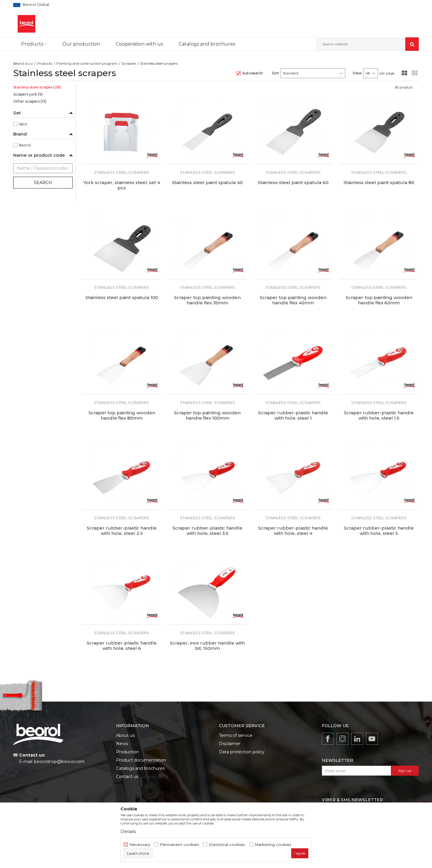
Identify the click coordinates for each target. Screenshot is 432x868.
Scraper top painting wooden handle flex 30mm (207, 300)
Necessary (139, 844)
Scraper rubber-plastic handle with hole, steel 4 (293, 530)
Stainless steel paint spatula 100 (122, 297)
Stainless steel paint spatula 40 (207, 182)
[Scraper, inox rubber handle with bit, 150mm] (207, 593)
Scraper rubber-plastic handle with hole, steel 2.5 (122, 530)
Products (44, 63)
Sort (275, 73)
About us (125, 735)
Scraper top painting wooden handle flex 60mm (379, 300)
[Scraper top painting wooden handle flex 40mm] (293, 247)
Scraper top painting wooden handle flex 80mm (121, 415)
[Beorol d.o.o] (26, 24)
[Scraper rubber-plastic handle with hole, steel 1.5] (379, 362)
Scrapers (129, 63)
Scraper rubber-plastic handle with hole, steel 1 (293, 415)
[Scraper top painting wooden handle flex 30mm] (207, 247)
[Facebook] (328, 739)
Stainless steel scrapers (37, 87)
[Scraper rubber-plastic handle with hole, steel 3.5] (207, 477)
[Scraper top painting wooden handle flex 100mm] (207, 362)
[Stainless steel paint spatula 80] (379, 132)
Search (43, 182)
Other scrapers (29, 101)
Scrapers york (28, 94)
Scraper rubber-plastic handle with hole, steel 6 (122, 645)
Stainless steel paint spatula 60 (293, 182)
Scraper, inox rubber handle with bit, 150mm (207, 645)
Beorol (25, 145)
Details (128, 831)
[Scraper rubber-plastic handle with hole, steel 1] (293, 362)
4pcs (23, 124)
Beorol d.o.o (23, 63)
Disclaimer (229, 743)
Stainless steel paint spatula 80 (379, 182)
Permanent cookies (179, 844)
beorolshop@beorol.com (59, 761)
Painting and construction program (87, 63)
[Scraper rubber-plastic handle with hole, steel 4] (293, 477)
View (357, 73)
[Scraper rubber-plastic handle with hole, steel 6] (122, 593)
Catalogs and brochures (140, 768)
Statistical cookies (227, 844)
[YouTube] (372, 739)
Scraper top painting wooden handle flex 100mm (207, 415)
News (122, 743)
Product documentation (141, 760)
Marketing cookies (273, 844)
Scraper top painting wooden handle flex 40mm (293, 300)
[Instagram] (342, 739)
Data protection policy (241, 752)
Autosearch (252, 73)
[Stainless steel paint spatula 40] (207, 132)
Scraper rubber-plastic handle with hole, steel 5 (379, 530)
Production (127, 752)
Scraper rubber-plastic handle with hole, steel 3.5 (207, 530)
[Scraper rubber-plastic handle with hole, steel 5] (379, 477)
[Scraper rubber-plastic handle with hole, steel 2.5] (122, 477)
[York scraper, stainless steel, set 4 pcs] (122, 132)
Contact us (127, 776)
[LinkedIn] (357, 739)
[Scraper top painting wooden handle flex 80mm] (122, 362)
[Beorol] (152, 155)
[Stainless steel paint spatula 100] (122, 247)
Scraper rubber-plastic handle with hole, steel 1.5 (379, 415)
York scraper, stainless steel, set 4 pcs (121, 185)
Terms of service (235, 735)
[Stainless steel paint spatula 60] (293, 132)
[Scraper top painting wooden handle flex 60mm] (379, 247)
